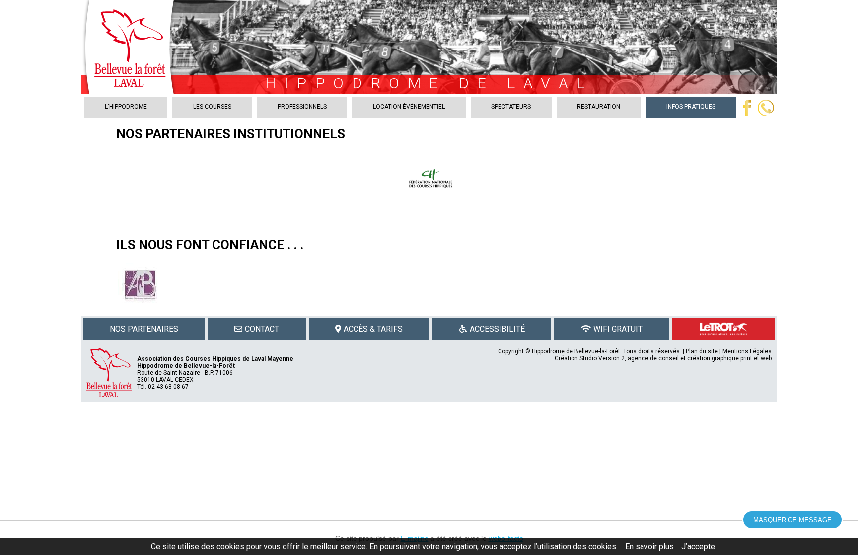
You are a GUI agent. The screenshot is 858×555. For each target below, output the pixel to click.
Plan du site (702, 351)
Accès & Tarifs (373, 329)
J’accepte (698, 546)
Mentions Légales (747, 351)
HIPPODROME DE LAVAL (429, 83)
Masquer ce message (792, 520)
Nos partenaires (144, 329)
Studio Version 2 (602, 358)
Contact (262, 329)
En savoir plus (649, 546)
